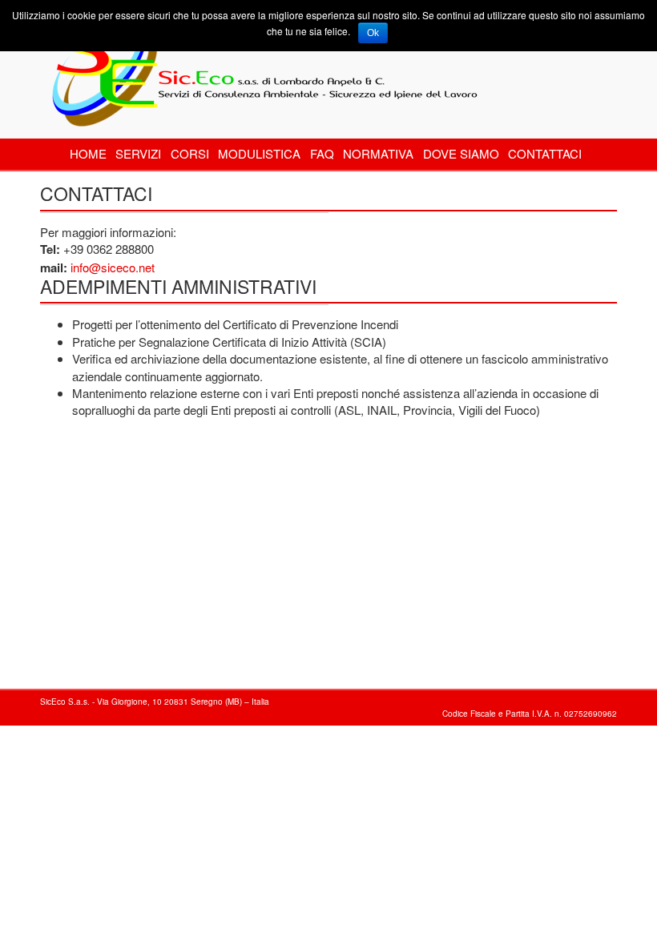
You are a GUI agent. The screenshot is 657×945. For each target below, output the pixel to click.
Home (88, 153)
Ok (373, 32)
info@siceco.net (113, 267)
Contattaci (545, 153)
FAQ (322, 153)
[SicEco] (260, 61)
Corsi (190, 153)
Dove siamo (461, 153)
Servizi (138, 153)
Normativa (378, 153)
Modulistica (259, 153)
